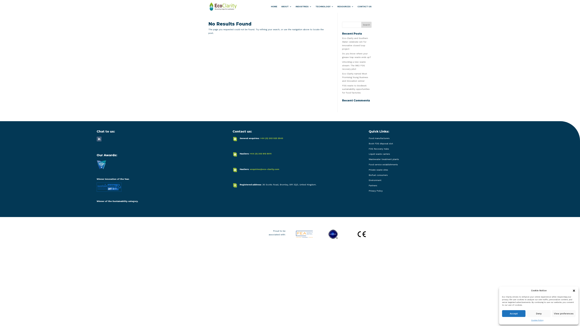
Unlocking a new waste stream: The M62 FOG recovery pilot (354, 65)
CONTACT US (365, 6)
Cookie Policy (537, 320)
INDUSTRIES (302, 6)
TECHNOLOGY (323, 6)
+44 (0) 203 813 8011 (260, 153)
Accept (514, 313)
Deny (539, 313)
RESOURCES (344, 6)
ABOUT (285, 6)
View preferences (564, 313)
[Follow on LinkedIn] (99, 139)
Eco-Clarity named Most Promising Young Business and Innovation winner (355, 77)
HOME (274, 6)
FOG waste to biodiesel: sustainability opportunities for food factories (356, 89)
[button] (573, 290)
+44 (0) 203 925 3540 (271, 138)
